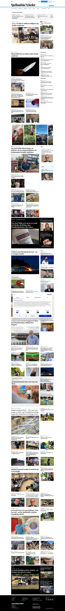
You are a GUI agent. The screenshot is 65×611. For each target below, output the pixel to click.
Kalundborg (27, 189)
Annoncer (13, 600)
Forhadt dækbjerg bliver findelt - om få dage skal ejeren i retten (47, 495)
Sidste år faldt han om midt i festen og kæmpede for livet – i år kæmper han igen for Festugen (32, 454)
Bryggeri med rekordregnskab (17, 552)
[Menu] (53, 1)
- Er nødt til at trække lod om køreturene (17, 349)
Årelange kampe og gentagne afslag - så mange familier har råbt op (47, 469)
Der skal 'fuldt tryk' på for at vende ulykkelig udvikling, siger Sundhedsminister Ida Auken (24, 225)
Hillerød (12, 174)
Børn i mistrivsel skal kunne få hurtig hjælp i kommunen (46, 220)
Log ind (50, 1)
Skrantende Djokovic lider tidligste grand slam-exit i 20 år (47, 254)
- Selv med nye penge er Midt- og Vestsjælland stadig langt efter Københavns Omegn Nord (24, 412)
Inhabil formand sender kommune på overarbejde (25, 470)
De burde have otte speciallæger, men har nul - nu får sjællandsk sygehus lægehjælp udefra (24, 512)
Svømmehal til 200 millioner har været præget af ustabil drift (32, 349)
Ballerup (42, 451)
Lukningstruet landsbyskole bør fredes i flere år (47, 538)
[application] (18, 135)
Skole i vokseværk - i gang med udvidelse (46, 86)
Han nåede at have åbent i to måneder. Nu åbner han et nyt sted (17, 111)
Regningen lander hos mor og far (47, 171)
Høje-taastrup (13, 346)
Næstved (42, 62)
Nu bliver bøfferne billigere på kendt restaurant (25, 24)
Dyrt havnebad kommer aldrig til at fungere (24, 323)
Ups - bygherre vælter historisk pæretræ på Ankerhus (30, 553)
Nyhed (16, 21)
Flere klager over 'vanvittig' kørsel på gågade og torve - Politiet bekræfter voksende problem (47, 349)
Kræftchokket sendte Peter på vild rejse (47, 410)
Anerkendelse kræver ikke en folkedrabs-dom (31, 365)
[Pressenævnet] (36, 607)
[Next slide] (53, 135)
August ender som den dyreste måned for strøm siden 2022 (47, 94)
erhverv (45, 54)
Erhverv (34, 8)
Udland (42, 80)
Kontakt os (23, 600)
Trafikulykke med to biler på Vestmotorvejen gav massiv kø (46, 72)
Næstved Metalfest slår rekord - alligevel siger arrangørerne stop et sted (32, 206)
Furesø (12, 109)
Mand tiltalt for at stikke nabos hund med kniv (24, 55)
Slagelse (42, 54)
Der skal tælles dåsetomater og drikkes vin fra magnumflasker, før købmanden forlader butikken (24, 150)
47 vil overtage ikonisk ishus (47, 510)
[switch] (27, 312)
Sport (49, 8)
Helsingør (27, 346)
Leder (46, 169)
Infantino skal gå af (45, 282)
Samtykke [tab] (17, 297)
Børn (45, 467)
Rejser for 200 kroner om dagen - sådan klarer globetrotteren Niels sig (45, 380)
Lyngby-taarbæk (28, 109)
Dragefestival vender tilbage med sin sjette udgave (47, 90)
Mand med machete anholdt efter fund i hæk (30, 17)
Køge (41, 58)
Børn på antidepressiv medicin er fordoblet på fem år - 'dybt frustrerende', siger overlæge (46, 235)
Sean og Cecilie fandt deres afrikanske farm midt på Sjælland (46, 569)
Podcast (17, 221)
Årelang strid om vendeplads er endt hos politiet (17, 453)
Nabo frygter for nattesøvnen (47, 453)
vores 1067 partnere (18, 301)
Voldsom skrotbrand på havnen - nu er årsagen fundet (47, 60)
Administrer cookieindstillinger (37, 600)
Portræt (45, 566)
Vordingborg (13, 436)
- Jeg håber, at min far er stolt (47, 268)
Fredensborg (42, 35)
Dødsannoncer (44, 8)
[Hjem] (12, 1)
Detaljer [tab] (27, 297)
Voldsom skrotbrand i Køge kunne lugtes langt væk (46, 68)
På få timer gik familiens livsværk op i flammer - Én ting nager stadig (17, 80)
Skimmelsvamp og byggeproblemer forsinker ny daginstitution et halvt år (32, 538)
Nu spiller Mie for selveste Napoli (46, 395)
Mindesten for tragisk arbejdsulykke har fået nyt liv (46, 76)
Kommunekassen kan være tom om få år (24, 383)
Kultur (44, 88)
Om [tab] (47, 297)
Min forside (20, 8)
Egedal (27, 536)
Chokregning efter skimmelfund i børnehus (16, 278)
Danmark (42, 169)
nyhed (43, 58)
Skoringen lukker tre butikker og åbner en (47, 56)
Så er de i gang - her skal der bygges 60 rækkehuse (46, 64)
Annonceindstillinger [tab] (37, 297)
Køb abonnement (44, 1)
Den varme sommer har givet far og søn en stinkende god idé (17, 191)
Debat (38, 8)
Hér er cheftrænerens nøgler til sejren (17, 176)
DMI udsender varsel (45, 23)
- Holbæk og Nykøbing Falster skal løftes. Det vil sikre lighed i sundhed (47, 152)
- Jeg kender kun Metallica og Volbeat (17, 206)
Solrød (42, 84)
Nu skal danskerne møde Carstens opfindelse (46, 38)
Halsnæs (12, 451)
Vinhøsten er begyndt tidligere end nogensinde (16, 365)
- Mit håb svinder (47, 438)
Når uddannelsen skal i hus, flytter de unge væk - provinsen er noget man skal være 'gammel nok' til (46, 583)
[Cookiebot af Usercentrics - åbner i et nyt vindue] (47, 294)
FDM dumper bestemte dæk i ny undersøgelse (32, 95)
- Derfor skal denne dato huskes (17, 495)
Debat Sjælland (47, 149)
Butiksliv (16, 146)
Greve (41, 88)
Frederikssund (43, 408)
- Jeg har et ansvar (32, 292)
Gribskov (12, 189)
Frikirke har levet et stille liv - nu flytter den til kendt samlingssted (17, 438)
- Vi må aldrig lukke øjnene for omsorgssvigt (47, 553)
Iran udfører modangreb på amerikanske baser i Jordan (46, 82)
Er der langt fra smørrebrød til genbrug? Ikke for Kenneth (17, 538)
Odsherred (12, 146)
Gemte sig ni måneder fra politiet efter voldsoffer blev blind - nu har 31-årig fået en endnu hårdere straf (17, 96)
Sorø (26, 551)
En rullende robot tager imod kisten (32, 438)
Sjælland (44, 21)
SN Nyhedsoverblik (14, 8)
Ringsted (13, 21)
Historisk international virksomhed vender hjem (31, 111)
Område (25, 8)
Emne (29, 8)
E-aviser (39, 1)
